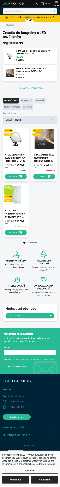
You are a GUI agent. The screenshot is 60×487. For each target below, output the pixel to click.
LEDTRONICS (30, 445)
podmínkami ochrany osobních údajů (41, 359)
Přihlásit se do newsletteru (17, 367)
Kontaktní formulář (17, 417)
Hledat (53, 11)
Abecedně (27, 107)
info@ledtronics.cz (16, 396)
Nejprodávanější (12, 107)
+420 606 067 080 (16, 401)
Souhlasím (44, 479)
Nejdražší (40, 101)
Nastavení (30, 470)
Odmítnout (15, 479)
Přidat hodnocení (15, 316)
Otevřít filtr (13, 120)
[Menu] (56, 3)
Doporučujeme (11, 101)
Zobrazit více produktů (30, 88)
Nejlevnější (26, 101)
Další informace (47, 464)
